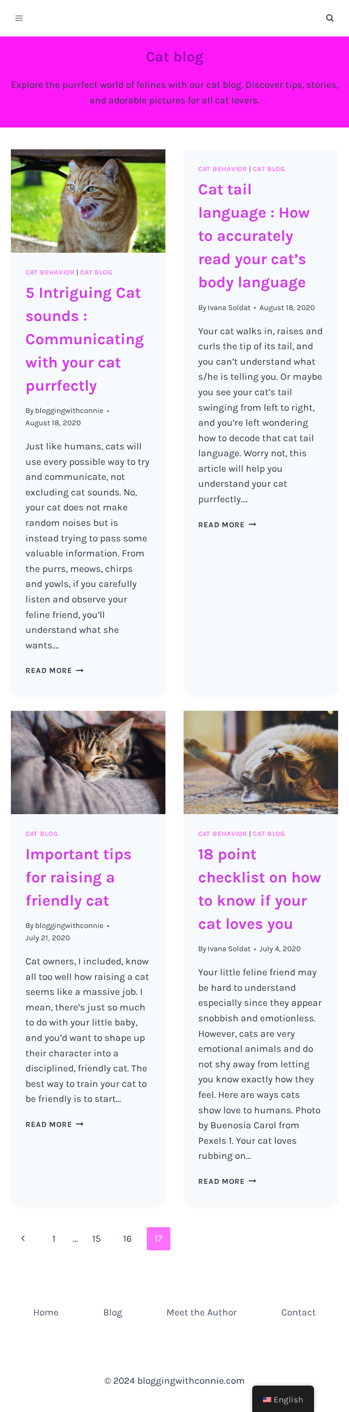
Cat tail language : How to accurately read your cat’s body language (254, 235)
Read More (54, 670)
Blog (112, 1312)
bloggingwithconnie (69, 410)
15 (96, 1238)
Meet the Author (201, 1312)
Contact (298, 1312)
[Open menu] (19, 18)
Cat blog (96, 272)
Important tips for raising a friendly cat (78, 877)
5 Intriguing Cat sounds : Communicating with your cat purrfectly (84, 339)
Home (46, 1312)
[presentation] (88, 201)
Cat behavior (50, 272)
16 (127, 1238)
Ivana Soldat (229, 307)
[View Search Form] (330, 18)
